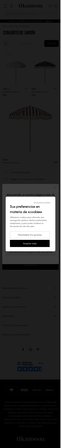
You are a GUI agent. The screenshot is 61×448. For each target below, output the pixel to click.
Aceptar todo (30, 243)
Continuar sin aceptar (42, 202)
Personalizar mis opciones (30, 235)
